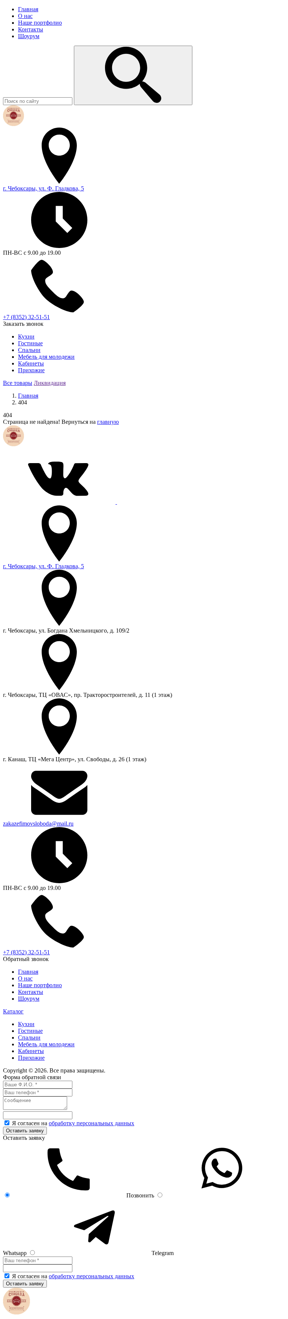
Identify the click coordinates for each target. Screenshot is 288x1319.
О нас (25, 16)
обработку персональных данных (91, 1123)
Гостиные (30, 343)
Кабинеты (31, 363)
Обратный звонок (26, 959)
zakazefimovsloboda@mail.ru (38, 823)
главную (108, 422)
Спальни (29, 350)
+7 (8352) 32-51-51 (26, 317)
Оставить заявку (25, 1130)
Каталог (13, 1011)
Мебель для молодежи (46, 357)
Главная (28, 9)
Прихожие (31, 370)
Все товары (17, 383)
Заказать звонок (23, 324)
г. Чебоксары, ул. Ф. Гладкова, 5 (43, 188)
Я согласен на (73, 1123)
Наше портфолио (40, 22)
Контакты (30, 29)
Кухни (26, 336)
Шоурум (28, 36)
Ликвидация (50, 383)
